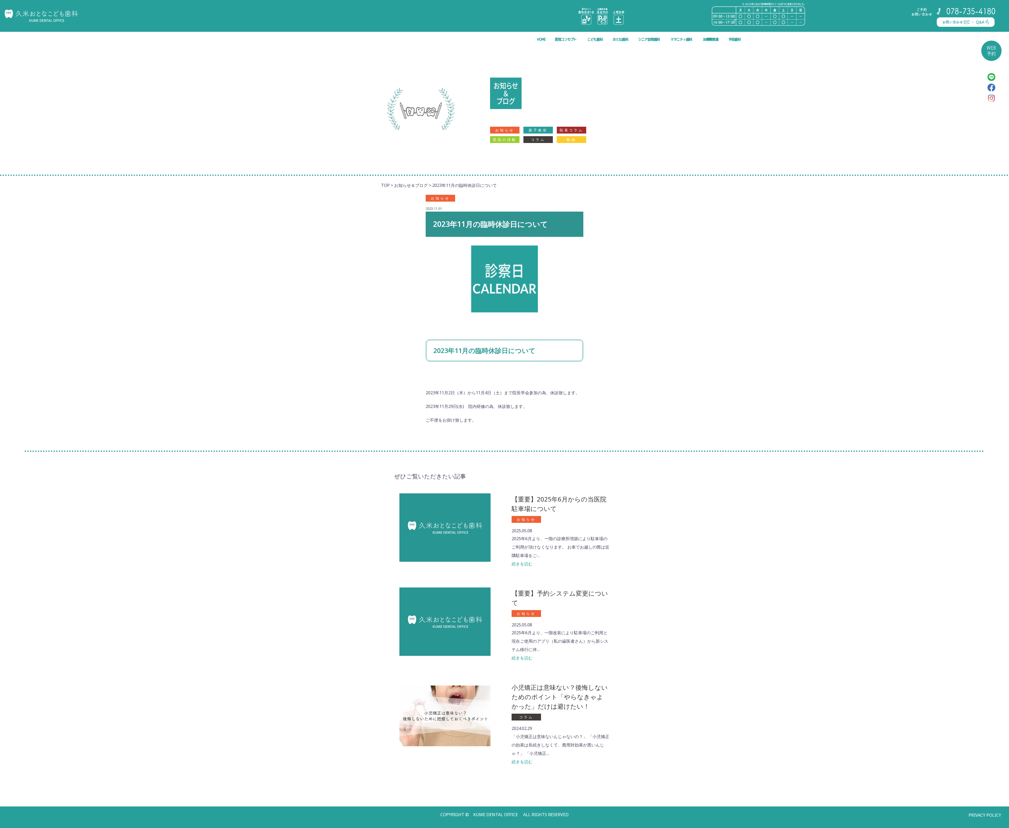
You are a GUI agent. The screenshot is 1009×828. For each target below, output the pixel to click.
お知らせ (504, 130)
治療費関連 (710, 39)
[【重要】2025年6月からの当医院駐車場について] (445, 527)
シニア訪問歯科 (649, 39)
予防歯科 (734, 39)
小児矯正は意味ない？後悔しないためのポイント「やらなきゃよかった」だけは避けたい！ (560, 697)
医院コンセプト (565, 39)
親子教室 (538, 130)
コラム (538, 139)
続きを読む (522, 564)
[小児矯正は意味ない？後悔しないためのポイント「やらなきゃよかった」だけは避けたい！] (445, 715)
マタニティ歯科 (681, 39)
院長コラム (571, 130)
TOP (385, 185)
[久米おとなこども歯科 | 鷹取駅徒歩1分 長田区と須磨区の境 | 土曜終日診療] (41, 15)
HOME (541, 39)
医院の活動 (505, 139)
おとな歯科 (620, 39)
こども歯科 (595, 39)
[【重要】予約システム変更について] (445, 621)
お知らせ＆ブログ (411, 185)
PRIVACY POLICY (985, 815)
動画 (571, 139)
